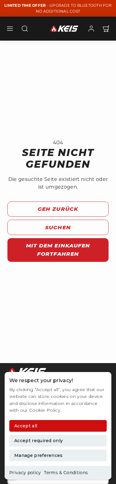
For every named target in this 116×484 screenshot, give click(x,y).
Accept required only (38, 440)
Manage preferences (38, 455)
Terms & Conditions (66, 472)
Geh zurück (58, 209)
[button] (9, 28)
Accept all (25, 426)
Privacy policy (25, 472)
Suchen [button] (58, 227)
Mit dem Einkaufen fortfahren (58, 249)
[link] (91, 28)
